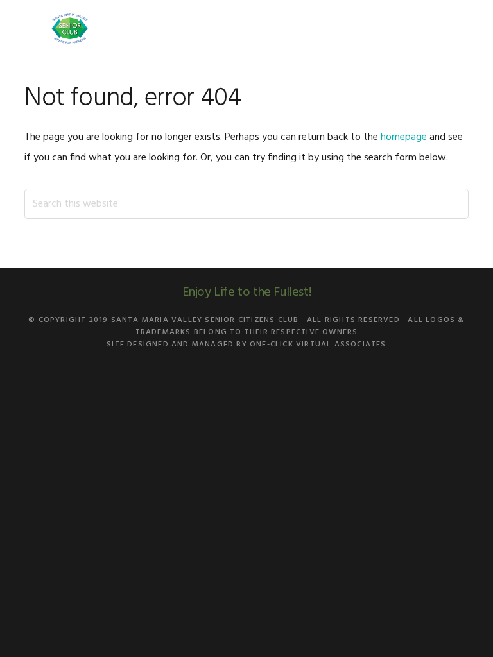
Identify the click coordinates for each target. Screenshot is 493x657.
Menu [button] (452, 28)
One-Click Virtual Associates (318, 344)
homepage (404, 137)
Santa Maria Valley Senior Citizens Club (69, 29)
